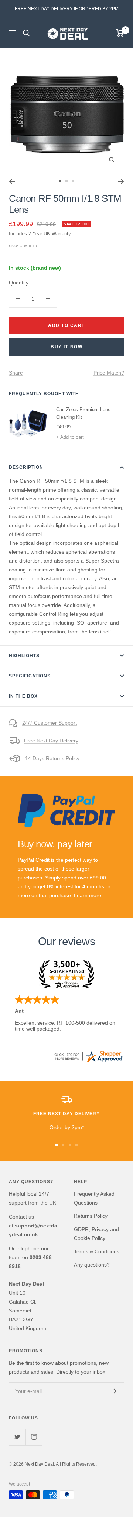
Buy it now (66, 346)
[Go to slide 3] (73, 181)
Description (26, 467)
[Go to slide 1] (60, 181)
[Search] (26, 33)
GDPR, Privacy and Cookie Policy (96, 1233)
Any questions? (92, 1265)
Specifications (30, 676)
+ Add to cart (70, 437)
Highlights (24, 655)
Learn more (87, 895)
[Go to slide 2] (66, 181)
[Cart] (120, 33)
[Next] (121, 181)
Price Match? (108, 373)
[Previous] (12, 181)
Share (16, 373)
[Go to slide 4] (76, 1145)
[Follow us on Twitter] (17, 1437)
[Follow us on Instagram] (33, 1437)
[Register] (113, 1391)
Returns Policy (91, 1216)
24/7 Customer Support (49, 723)
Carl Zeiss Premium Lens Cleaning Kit (83, 413)
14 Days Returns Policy (52, 758)
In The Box (23, 696)
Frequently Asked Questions (94, 1198)
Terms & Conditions (96, 1251)
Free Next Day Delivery (51, 741)
